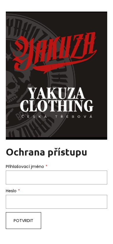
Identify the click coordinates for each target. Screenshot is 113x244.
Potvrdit (23, 220)
